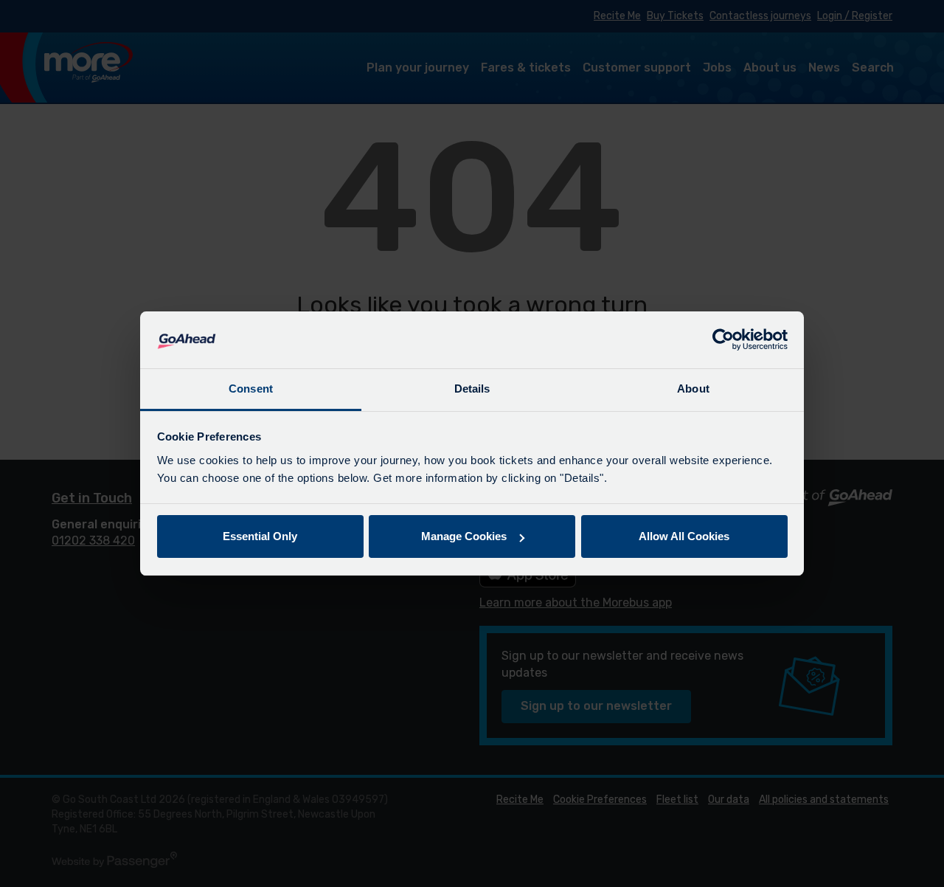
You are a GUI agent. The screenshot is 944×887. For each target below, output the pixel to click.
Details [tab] (472, 388)
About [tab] (693, 388)
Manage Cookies (464, 536)
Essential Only (260, 536)
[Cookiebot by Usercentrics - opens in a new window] (723, 340)
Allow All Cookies (684, 536)
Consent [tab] (251, 388)
